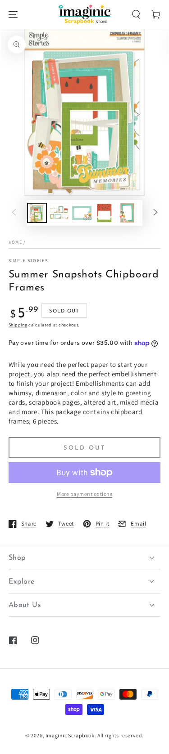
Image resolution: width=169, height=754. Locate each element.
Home (15, 242)
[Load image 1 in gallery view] (37, 213)
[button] (136, 14)
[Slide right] (155, 213)
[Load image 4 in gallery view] (104, 213)
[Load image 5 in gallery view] (127, 213)
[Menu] (13, 14)
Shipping (18, 325)
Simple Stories (28, 260)
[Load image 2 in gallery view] (59, 213)
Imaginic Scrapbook (70, 735)
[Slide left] (14, 213)
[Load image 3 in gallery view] (82, 213)
